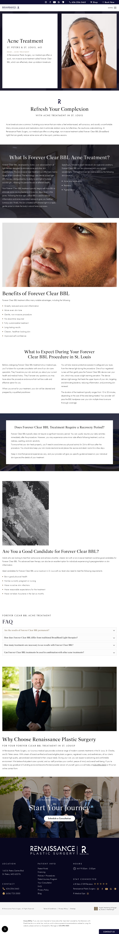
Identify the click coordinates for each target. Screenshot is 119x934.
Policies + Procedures (46, 875)
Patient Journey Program (47, 879)
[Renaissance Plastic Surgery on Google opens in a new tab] (58, 2)
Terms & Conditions (50, 909)
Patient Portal (43, 868)
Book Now (109, 2)
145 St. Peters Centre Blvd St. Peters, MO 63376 (13, 872)
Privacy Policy (43, 889)
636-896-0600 (99, 764)
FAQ (40, 886)
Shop (95, 2)
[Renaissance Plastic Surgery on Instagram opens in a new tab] (45, 2)
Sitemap (72, 909)
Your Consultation (45, 882)
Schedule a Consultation (59, 818)
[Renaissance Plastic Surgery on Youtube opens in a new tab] (54, 2)
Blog (39, 893)
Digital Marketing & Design (108, 908)
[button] (5, 929)
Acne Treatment (21, 52)
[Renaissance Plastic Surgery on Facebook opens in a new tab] (50, 2)
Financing (41, 872)
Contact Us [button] (109, 932)
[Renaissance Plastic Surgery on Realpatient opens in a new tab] (63, 2)
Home (9, 52)
